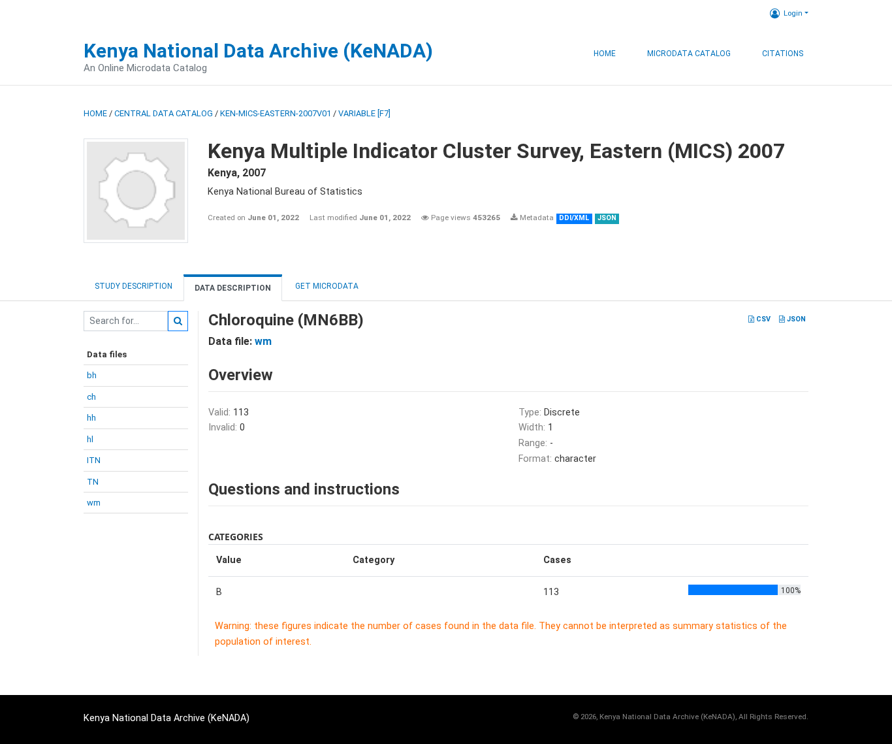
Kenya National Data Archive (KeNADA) (258, 50)
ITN (94, 460)
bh (92, 375)
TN (93, 482)
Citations (782, 53)
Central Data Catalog (163, 113)
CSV (762, 319)
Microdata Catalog (689, 53)
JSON (795, 319)
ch (91, 397)
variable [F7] (364, 113)
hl (90, 439)
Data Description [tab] (233, 288)
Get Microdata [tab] (325, 286)
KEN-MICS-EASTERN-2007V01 (275, 113)
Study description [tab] (133, 286)
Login (793, 13)
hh (91, 418)
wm (94, 503)
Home (605, 53)
